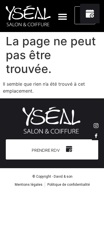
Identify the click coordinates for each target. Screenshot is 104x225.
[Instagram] (96, 125)
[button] (62, 17)
